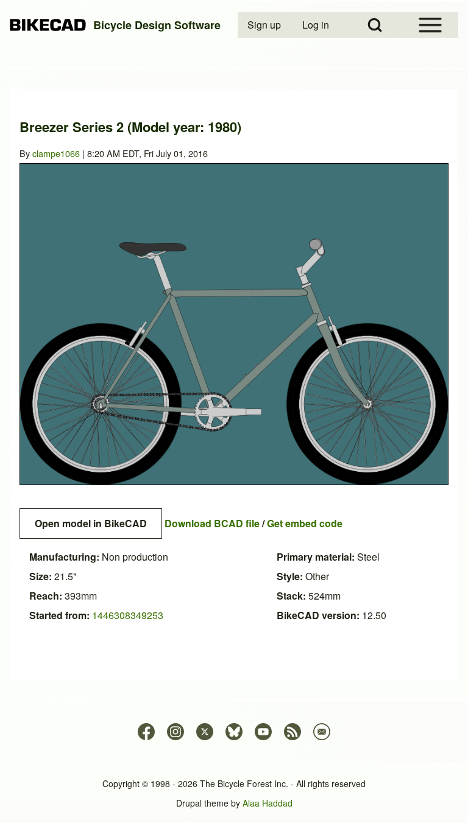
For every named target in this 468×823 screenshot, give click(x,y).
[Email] (322, 732)
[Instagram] (175, 732)
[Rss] (292, 732)
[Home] (48, 25)
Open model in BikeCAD (91, 523)
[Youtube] (263, 732)
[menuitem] (265, 25)
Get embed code (304, 523)
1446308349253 (127, 615)
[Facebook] (146, 732)
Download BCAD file (212, 523)
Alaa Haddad (267, 803)
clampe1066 (56, 153)
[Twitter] (205, 732)
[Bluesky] (234, 732)
